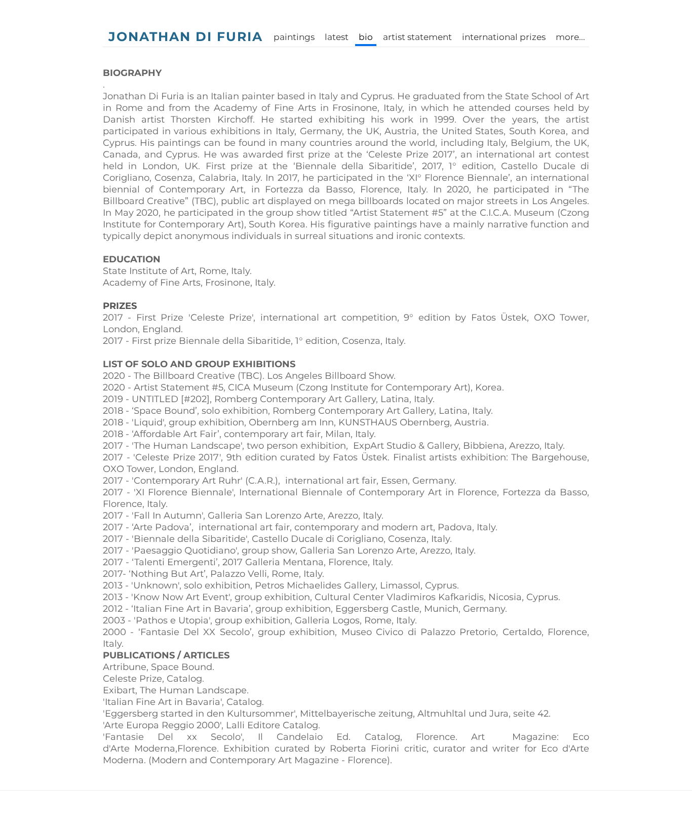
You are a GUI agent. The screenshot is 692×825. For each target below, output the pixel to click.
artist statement (417, 37)
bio (366, 37)
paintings (294, 37)
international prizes (504, 37)
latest (337, 37)
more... (570, 37)
